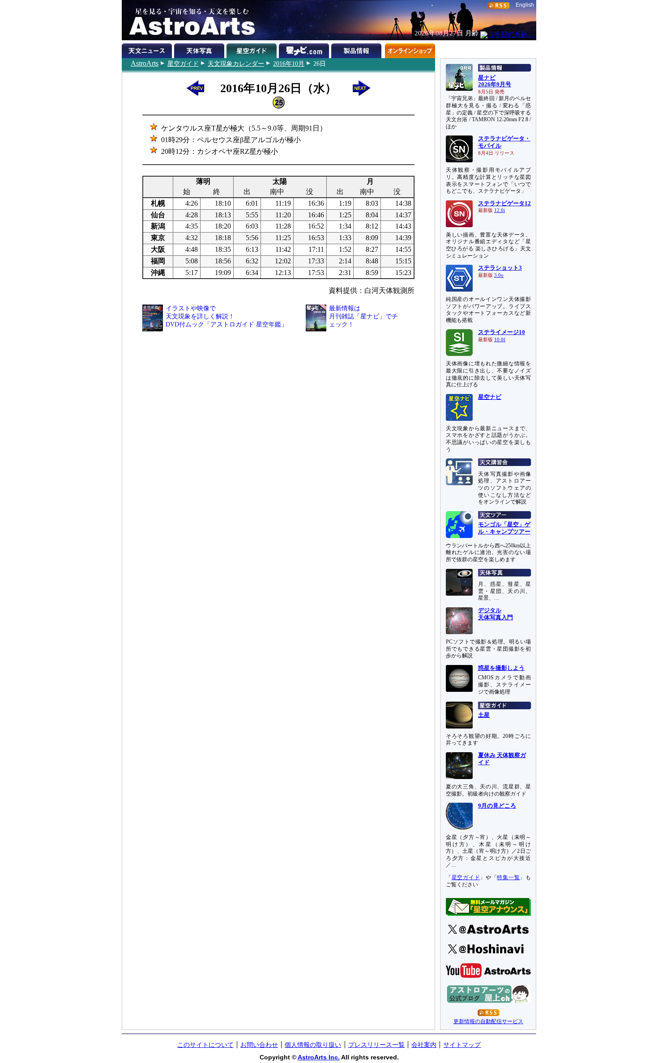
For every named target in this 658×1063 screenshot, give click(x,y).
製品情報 (357, 49)
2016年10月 (288, 63)
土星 (484, 715)
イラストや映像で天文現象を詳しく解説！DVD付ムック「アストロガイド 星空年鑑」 (226, 316)
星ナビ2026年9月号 (494, 81)
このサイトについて (205, 1044)
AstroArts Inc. (319, 1057)
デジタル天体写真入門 (495, 614)
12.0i (499, 210)
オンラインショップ (410, 49)
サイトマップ (462, 1044)
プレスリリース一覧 (376, 1044)
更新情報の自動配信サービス (488, 1021)
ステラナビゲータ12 (504, 203)
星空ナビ (489, 397)
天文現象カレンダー (236, 63)
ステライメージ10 (501, 332)
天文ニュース (148, 49)
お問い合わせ (259, 1044)
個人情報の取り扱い (313, 1044)
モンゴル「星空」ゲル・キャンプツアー (504, 528)
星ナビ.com (305, 49)
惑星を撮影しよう (501, 668)
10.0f (499, 339)
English (525, 5)
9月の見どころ (497, 806)
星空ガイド (183, 63)
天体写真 (200, 49)
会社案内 (423, 1044)
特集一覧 (508, 877)
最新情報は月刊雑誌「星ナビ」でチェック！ (363, 316)
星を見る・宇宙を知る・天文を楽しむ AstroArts (189, 20)
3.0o (499, 275)
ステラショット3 (500, 268)
